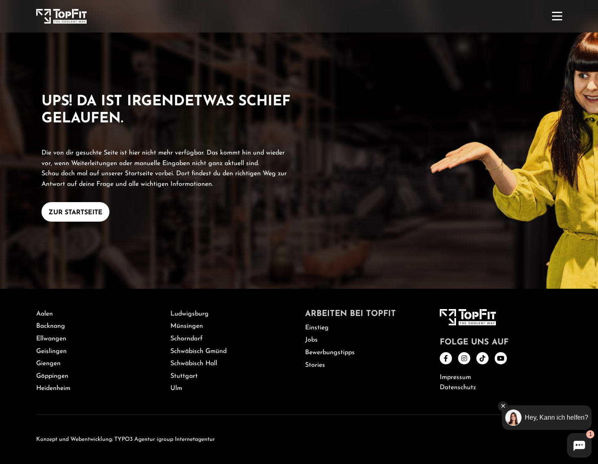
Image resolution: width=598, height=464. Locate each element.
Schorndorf (186, 338)
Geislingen (51, 351)
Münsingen (186, 326)
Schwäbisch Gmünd (198, 351)
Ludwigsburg (189, 314)
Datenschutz (458, 387)
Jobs (311, 340)
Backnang (50, 326)
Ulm (176, 388)
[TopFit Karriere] (61, 16)
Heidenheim (53, 388)
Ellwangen (51, 338)
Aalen (44, 314)
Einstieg (317, 328)
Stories (315, 365)
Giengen (48, 363)
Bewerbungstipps (330, 352)
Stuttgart (184, 376)
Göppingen (52, 376)
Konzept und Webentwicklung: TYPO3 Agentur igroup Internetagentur (125, 439)
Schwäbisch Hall (193, 363)
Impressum (455, 377)
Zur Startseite (75, 212)
